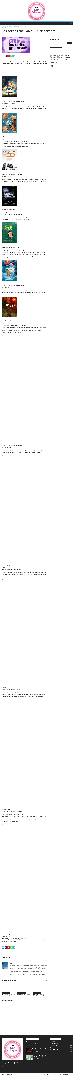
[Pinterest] (8, 56)
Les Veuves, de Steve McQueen (39, 956)
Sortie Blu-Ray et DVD (30, 23)
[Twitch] (17, 1063)
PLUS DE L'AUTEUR (13, 980)
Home (3, 26)
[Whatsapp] (11, 56)
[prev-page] (45, 981)
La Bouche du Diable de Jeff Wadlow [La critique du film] (40, 1049)
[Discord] (3, 1063)
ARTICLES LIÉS (5, 980)
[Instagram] (8, 1063)
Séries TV (14, 23)
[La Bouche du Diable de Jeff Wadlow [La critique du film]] (29, 1050)
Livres (47, 23)
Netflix (20, 23)
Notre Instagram (53, 52)
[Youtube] (3, 1067)
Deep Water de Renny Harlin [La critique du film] (40, 1056)
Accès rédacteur (66, 1074)
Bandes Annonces (54, 1047)
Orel (4, 33)
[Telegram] (14, 56)
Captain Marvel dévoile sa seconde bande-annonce (11, 956)
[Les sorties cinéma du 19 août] (24, 988)
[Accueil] (1, 23)
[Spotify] (14, 1063)
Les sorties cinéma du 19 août (23, 994)
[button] (70, 23)
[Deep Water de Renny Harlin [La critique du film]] (29, 1057)
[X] (6, 56)
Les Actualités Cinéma (9, 26)
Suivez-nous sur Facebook (56, 47)
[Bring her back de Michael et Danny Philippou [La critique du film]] (40, 988)
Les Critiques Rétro (54, 1045)
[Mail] (11, 1063)
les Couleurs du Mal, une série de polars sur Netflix (8, 995)
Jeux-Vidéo (40, 23)
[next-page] (46, 981)
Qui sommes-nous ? (57, 1074)
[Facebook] (3, 56)
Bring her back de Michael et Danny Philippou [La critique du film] (40, 996)
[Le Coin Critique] (36, 10)
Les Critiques (6, 23)
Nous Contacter (49, 1074)
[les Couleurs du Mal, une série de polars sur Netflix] (9, 988)
